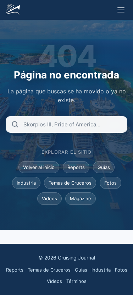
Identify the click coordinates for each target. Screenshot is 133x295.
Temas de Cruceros (70, 183)
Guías (104, 167)
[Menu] (121, 10)
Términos (76, 281)
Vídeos (49, 198)
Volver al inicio (39, 167)
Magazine (80, 198)
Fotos (110, 183)
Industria (26, 183)
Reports (76, 167)
